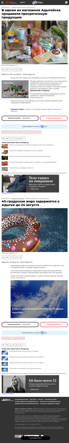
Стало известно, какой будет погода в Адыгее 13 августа (25, 368)
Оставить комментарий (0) (53, 118)
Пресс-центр (33, 399)
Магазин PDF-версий (50, 399)
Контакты (40, 399)
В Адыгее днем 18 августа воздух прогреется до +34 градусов (26, 362)
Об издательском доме (21, 399)
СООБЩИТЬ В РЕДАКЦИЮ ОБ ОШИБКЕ (50, 403)
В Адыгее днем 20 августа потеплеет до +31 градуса (37, 309)
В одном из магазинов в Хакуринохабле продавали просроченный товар (29, 156)
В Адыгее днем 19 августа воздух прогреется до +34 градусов (26, 357)
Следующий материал (35, 438)
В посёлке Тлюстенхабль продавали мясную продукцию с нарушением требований (32, 162)
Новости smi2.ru (8, 193)
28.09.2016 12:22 (6, 7)
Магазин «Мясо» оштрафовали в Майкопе (21, 168)
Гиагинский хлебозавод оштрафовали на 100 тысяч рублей (25, 150)
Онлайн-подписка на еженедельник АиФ (26, 401)
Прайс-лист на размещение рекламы (50, 401)
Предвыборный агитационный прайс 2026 (27, 403)
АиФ (17, 65)
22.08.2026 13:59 (6, 198)
